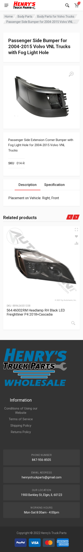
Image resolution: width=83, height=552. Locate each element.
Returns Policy (21, 432)
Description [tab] (28, 185)
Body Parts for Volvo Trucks (55, 16)
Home (9, 16)
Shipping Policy (20, 425)
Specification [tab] (54, 185)
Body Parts (25, 16)
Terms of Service (21, 419)
